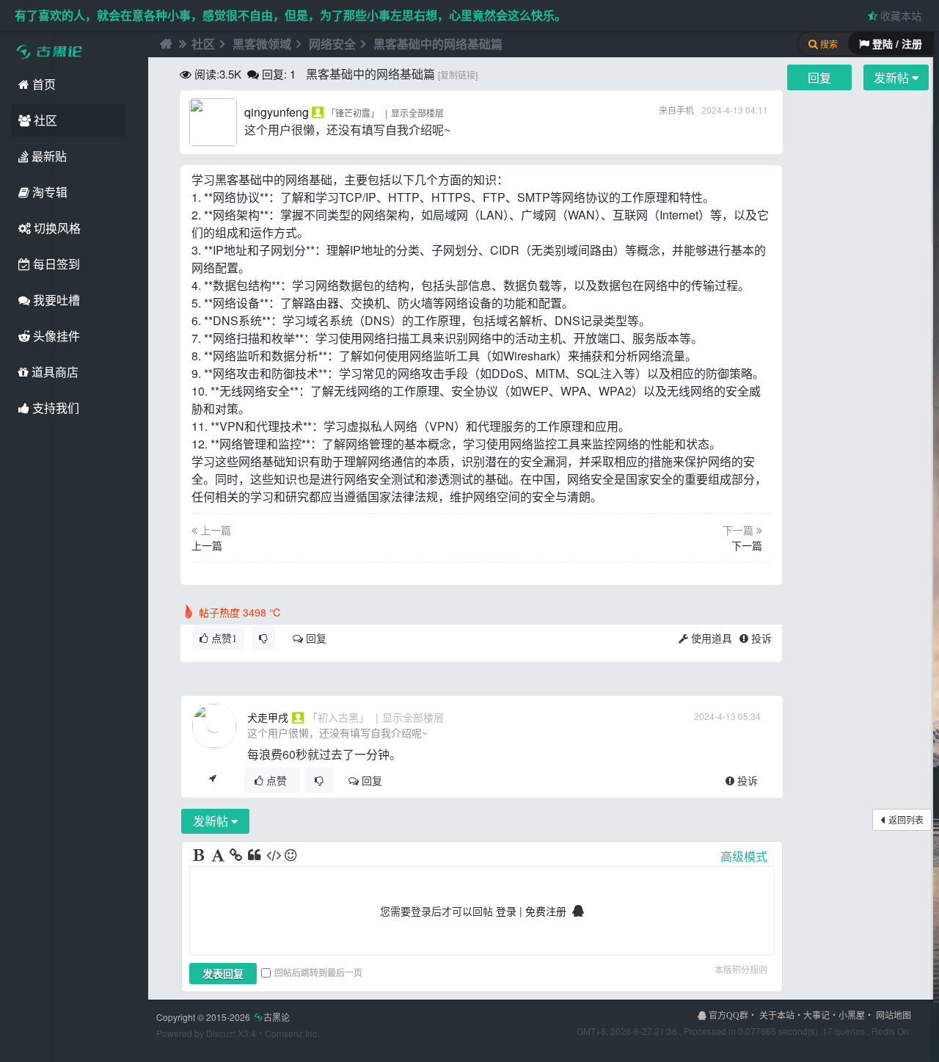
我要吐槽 (55, 299)
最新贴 (48, 156)
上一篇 (206, 545)
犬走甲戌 (267, 717)
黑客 (226, 179)
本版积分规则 (741, 969)
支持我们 (54, 407)
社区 (44, 120)
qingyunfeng (276, 111)
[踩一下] (263, 637)
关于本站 (776, 1014)
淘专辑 (48, 191)
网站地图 (893, 1014)
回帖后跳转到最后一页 (318, 972)
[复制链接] (458, 74)
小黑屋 (851, 1014)
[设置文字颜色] (218, 855)
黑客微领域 (262, 43)
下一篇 (746, 545)
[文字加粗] (200, 855)
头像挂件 (55, 335)
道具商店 (53, 371)
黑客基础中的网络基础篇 (438, 43)
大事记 (816, 1014)
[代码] (273, 855)
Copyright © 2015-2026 (223, 1017)
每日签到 (55, 263)
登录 (506, 910)
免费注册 (545, 910)
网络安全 (332, 43)
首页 (42, 84)
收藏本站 (899, 15)
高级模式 (743, 856)
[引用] (255, 855)
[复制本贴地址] (212, 780)
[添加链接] (237, 855)
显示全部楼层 (417, 112)
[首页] (164, 44)
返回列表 (906, 819)
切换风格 (56, 227)
